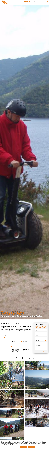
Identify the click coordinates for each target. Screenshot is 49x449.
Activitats (29, 3)
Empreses (34, 3)
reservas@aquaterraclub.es (40, 1)
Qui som (42, 3)
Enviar (43, 351)
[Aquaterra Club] (4, 4)
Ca (47, 1)
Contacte (46, 3)
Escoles (38, 3)
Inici (26, 3)
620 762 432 (33, 1)
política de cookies (10, 444)
